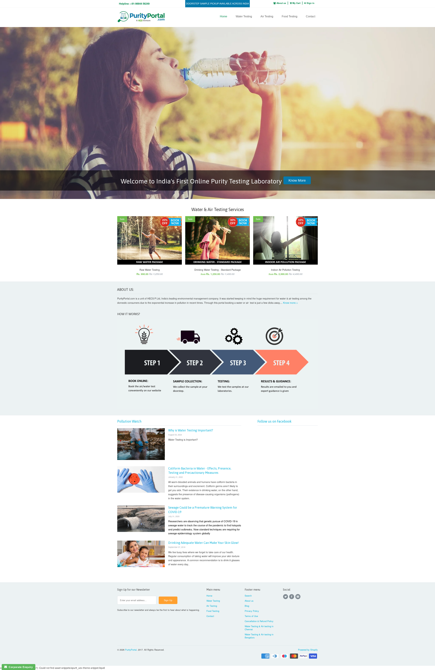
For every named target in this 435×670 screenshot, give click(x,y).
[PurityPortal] (141, 17)
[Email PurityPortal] (298, 596)
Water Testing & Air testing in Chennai (259, 628)
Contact (310, 16)
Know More (297, 180)
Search (248, 595)
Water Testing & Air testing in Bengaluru (259, 636)
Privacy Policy (252, 611)
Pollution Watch (129, 421)
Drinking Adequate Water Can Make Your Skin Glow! (203, 543)
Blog (247, 605)
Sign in (310, 3)
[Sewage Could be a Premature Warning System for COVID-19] (141, 531)
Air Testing (266, 16)
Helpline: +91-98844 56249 (134, 3)
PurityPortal (131, 649)
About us (281, 3)
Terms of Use (251, 616)
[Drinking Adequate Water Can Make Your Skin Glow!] (141, 566)
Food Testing (289, 16)
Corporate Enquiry (20, 667)
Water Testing (244, 16)
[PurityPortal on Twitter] (286, 596)
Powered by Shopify (308, 649)
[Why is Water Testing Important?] (141, 459)
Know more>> (290, 302)
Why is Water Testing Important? (190, 430)
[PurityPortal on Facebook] (292, 596)
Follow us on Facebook (274, 421)
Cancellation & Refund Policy (259, 621)
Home (223, 16)
